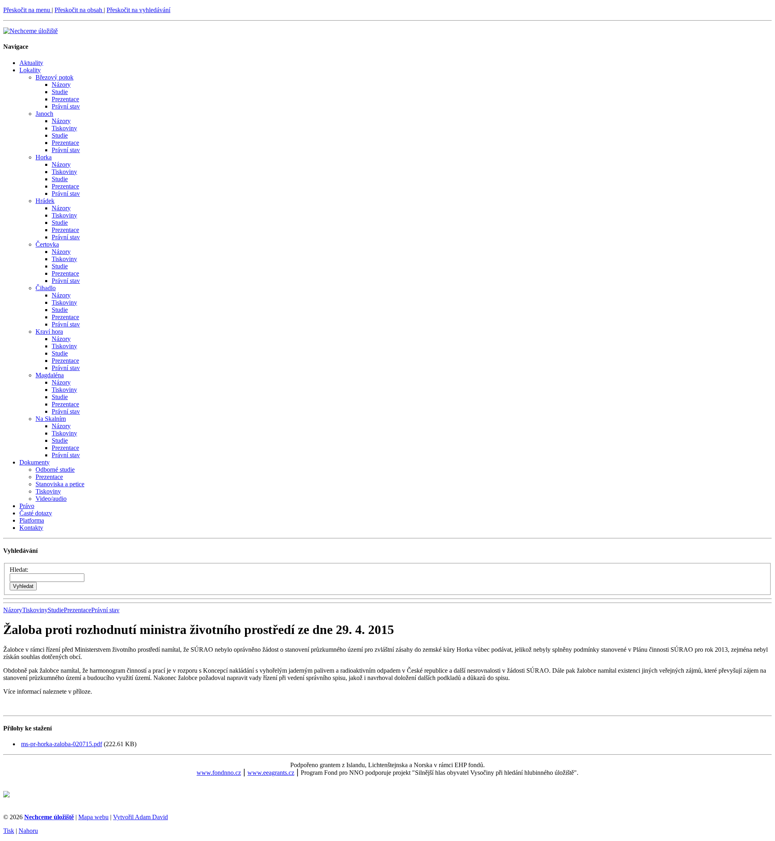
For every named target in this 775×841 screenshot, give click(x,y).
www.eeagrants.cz (270, 772)
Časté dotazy (35, 513)
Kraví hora (49, 331)
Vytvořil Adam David (140, 817)
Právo (26, 505)
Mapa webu (93, 817)
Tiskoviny (64, 128)
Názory (61, 84)
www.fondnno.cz (219, 772)
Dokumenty (34, 462)
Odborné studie (55, 469)
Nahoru (28, 830)
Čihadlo (46, 288)
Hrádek (45, 200)
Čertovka (47, 244)
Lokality (30, 70)
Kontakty (31, 527)
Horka (44, 157)
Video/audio (51, 498)
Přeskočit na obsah (79, 9)
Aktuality (31, 62)
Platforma (31, 520)
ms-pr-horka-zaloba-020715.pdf (61, 744)
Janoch (44, 113)
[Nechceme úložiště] (30, 30)
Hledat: (19, 569)
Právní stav (66, 106)
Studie (60, 91)
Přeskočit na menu (27, 9)
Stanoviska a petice (60, 484)
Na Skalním (51, 418)
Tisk (8, 830)
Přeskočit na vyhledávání (138, 9)
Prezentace (65, 99)
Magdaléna (50, 375)
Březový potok (54, 77)
